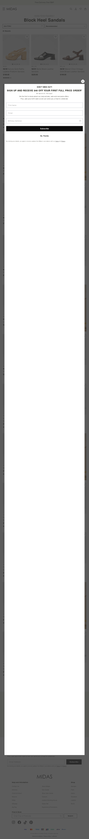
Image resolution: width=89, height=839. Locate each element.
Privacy (63, 141)
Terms (57, 141)
